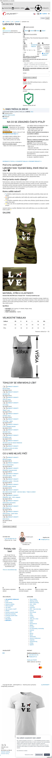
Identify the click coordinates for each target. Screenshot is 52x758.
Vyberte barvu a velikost (29, 77)
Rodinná (32, 630)
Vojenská (32, 640)
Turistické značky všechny (9, 486)
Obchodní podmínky (10, 614)
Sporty (31, 633)
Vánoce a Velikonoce (35, 638)
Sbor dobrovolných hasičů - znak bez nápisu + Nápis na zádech (19, 492)
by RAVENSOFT (45, 684)
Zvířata (7, 21)
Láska (31, 622)
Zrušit (47, 18)
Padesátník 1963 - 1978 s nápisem (11, 497)
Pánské (26, 30)
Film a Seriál (33, 612)
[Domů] (3, 21)
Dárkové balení (9, 605)
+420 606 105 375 (33, 655)
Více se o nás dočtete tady (10, 569)
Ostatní (43, 30)
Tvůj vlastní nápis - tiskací (9, 475)
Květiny (31, 620)
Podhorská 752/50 (32, 660)
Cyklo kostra (6, 519)
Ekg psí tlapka (6, 388)
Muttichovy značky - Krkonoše (10, 481)
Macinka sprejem (7, 459)
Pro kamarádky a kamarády (37, 628)
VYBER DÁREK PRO (7, 4)
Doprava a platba (9, 604)
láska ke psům (11, 115)
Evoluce (32, 610)
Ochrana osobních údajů (11, 612)
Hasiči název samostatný (9, 502)
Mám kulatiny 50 (7, 508)
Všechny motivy (34, 601)
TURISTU (32, 8)
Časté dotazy (8, 602)
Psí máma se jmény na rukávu (10, 448)
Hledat (43, 18)
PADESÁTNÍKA (8, 8)
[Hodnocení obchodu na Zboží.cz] (38, 676)
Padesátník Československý (10, 470)
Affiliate (7, 610)
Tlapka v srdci (6, 410)
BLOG (6, 601)
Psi (12, 21)
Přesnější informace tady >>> (11, 133)
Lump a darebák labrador (9, 426)
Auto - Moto (33, 604)
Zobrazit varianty (5, 752)
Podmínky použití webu (11, 615)
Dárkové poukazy (34, 602)
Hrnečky (32, 605)
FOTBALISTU (45, 8)
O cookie (7, 617)
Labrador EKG (6, 394)
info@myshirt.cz (45, 539)
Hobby (31, 615)
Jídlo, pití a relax (34, 618)
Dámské (32, 30)
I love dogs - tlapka (8, 421)
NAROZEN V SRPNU (19, 8)
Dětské (38, 30)
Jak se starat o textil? (10, 609)
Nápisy (31, 625)
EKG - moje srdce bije (35, 609)
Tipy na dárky (33, 599)
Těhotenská (33, 636)
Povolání (32, 627)
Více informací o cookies (22, 750)
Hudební (32, 617)
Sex (31, 631)
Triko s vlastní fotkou (8, 464)
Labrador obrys (7, 415)
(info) (31, 111)
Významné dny (33, 641)
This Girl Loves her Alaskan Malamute (12, 442)
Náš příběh (8, 618)
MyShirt (32, 644)
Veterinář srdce (6, 432)
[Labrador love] (26, 241)
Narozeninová (33, 623)
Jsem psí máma (7, 399)
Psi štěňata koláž (7, 437)
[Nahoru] (0, 755)
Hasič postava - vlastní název (10, 513)
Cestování (32, 607)
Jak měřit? (8, 607)
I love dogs (5, 405)
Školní (31, 635)
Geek (31, 614)
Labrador (17, 21)
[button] (35, 13)
